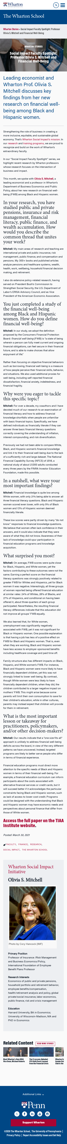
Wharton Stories (11, 29)
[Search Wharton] (56, 5)
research (13, 143)
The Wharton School (35, 850)
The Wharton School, (21, 1131)
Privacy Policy (13, 1135)
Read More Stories (45, 1044)
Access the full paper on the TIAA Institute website (33, 823)
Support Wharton (33, 1122)
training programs (33, 143)
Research (36, 845)
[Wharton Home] (13, 4)
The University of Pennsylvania (46, 1131)
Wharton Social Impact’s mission (41, 139)
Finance (23, 845)
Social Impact (11, 850)
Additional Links (32, 1094)
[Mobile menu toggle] (62, 5)
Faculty (11, 845)
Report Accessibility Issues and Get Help (42, 1135)
